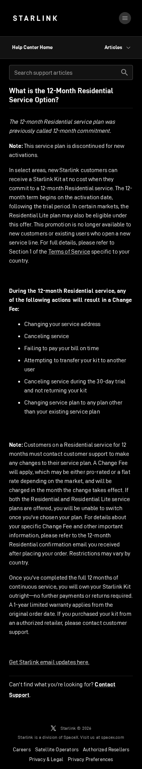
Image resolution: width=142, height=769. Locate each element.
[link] (35, 18)
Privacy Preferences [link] (90, 759)
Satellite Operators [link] (56, 749)
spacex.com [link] (112, 737)
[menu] (125, 18)
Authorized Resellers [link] (106, 749)
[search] (124, 72)
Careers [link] (22, 749)
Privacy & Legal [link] (46, 759)
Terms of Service (69, 251)
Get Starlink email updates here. (49, 662)
